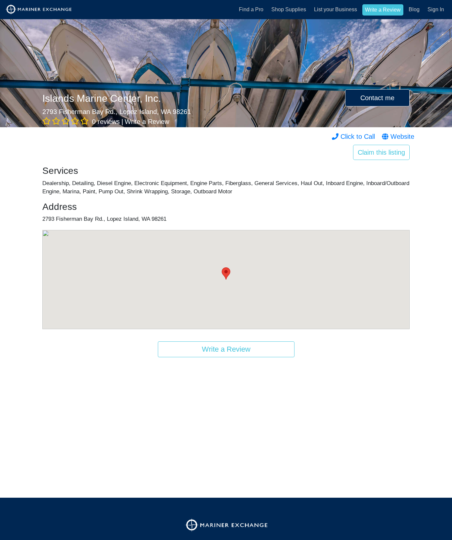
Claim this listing (381, 152)
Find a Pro (251, 9)
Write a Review (383, 10)
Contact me (377, 97)
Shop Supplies (288, 9)
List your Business (335, 9)
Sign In (436, 9)
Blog (414, 9)
